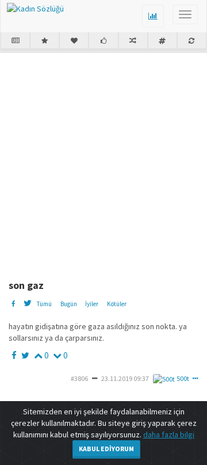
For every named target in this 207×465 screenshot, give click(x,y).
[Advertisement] (103, 161)
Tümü (44, 304)
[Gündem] (15, 41)
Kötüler (116, 304)
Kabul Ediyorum (106, 448)
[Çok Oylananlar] (103, 41)
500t (183, 378)
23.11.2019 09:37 (125, 378)
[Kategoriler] (162, 41)
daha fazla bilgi (168, 434)
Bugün (68, 304)
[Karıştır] (133, 41)
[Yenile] (191, 41)
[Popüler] (44, 41)
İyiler (91, 304)
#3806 (79, 378)
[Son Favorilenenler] (74, 41)
